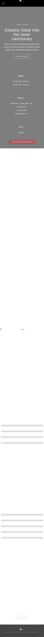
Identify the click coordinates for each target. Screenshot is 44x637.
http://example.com (21, 114)
